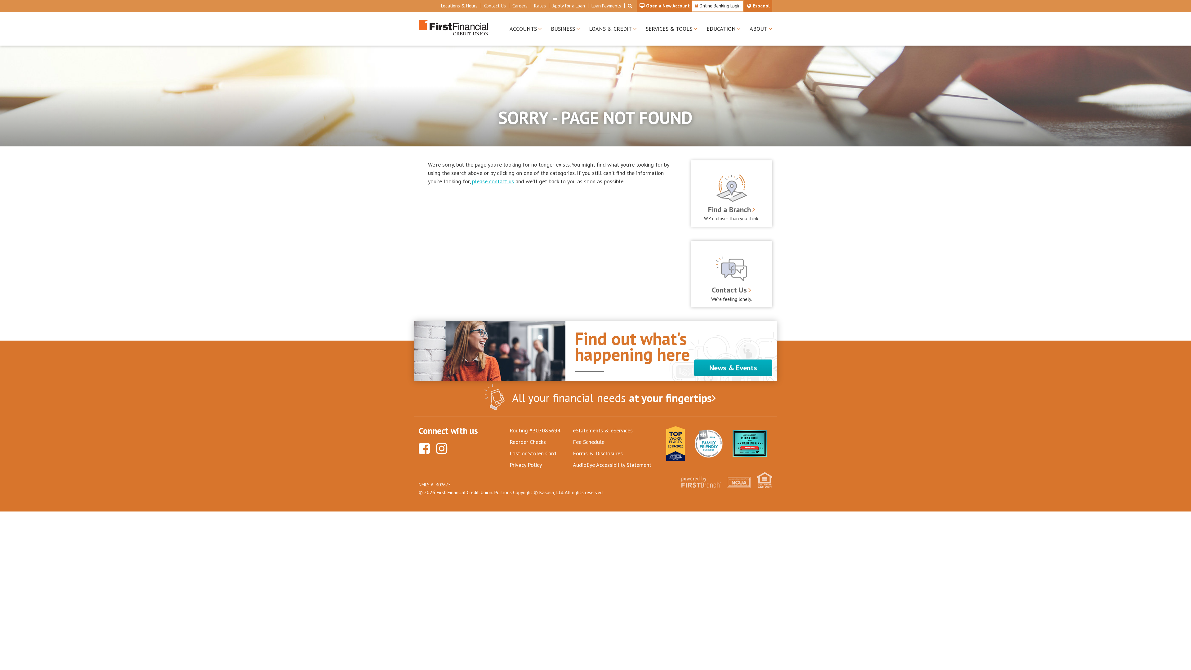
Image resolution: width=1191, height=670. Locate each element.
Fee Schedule (588, 441)
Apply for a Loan (568, 6)
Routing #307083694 (535, 430)
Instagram (441, 448)
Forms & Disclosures (598, 453)
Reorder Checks (528, 441)
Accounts (523, 28)
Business (563, 28)
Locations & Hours (459, 6)
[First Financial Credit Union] (453, 27)
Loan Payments (606, 6)
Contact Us (495, 6)
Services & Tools (669, 28)
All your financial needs (612, 398)
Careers (520, 6)
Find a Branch (729, 209)
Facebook (424, 448)
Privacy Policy (526, 464)
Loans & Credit (610, 28)
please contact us (493, 181)
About (758, 28)
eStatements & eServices (603, 430)
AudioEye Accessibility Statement (612, 464)
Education (721, 28)
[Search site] (630, 6)
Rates (540, 6)
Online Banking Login (719, 6)
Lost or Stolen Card (533, 453)
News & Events (733, 368)
